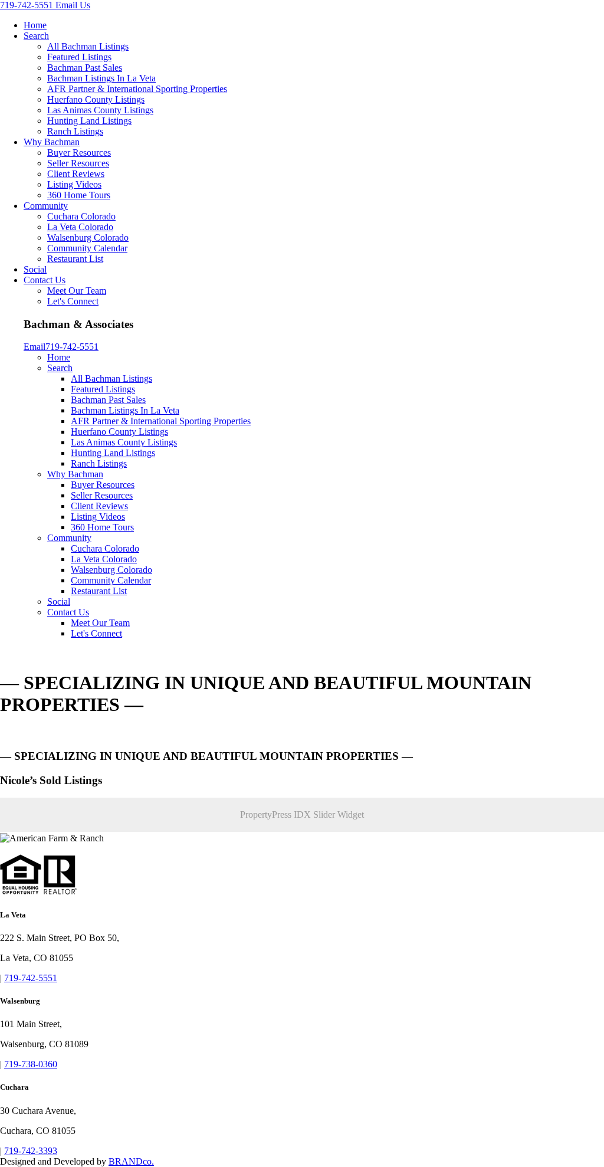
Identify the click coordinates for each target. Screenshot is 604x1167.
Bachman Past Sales (84, 68)
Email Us (72, 5)
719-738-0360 (30, 1064)
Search (36, 36)
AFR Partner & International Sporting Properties (137, 89)
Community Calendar (87, 248)
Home (35, 25)
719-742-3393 (30, 1151)
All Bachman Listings (88, 46)
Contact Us (44, 280)
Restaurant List (75, 259)
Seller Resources (78, 163)
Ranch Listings (75, 131)
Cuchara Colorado (81, 216)
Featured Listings (79, 57)
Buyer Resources (79, 152)
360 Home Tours (78, 195)
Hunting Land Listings (89, 121)
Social (35, 269)
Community (46, 206)
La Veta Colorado (80, 227)
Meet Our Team (76, 291)
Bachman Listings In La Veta (101, 78)
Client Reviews (75, 174)
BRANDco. (131, 1161)
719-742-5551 (27, 5)
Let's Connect (73, 301)
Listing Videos (74, 184)
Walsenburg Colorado (88, 237)
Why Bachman (52, 142)
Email (34, 347)
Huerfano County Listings (96, 99)
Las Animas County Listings (100, 110)
